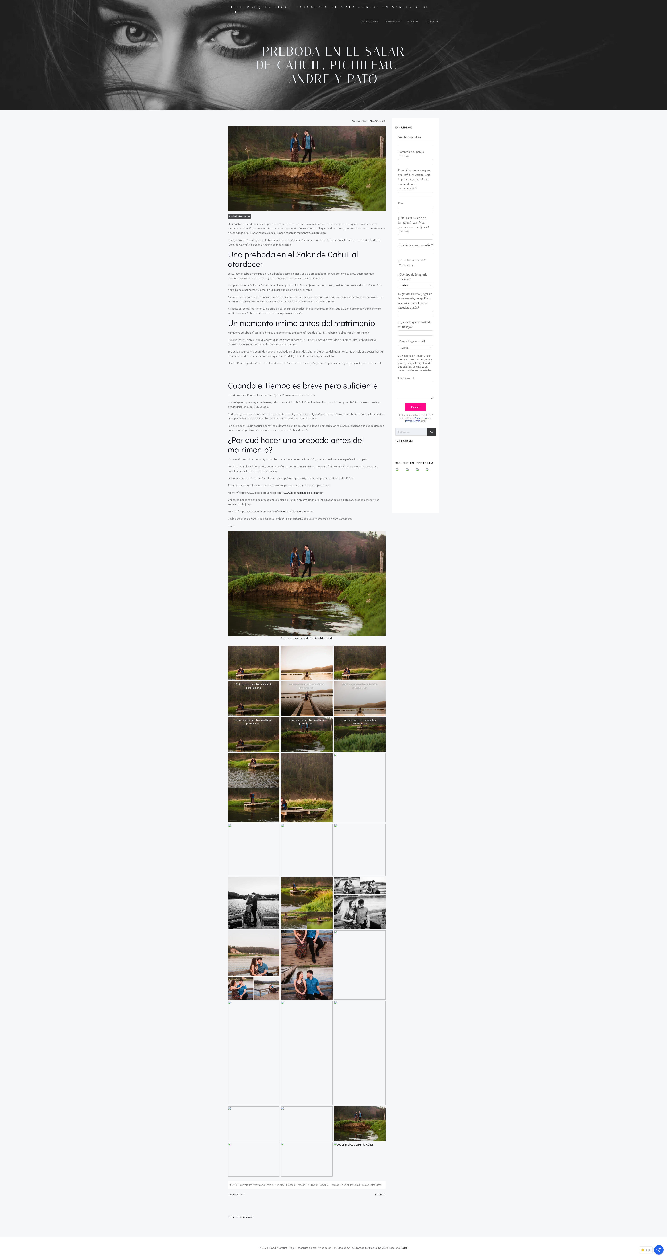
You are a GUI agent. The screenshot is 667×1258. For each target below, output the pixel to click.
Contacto (432, 21)
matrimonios (370, 21)
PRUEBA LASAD (359, 120)
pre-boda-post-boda (239, 216)
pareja (269, 1184)
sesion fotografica (371, 1184)
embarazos (393, 21)
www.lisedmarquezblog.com (301, 492)
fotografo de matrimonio (251, 1184)
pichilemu (280, 1184)
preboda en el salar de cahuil (313, 1184)
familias (412, 21)
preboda (290, 1184)
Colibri (404, 1247)
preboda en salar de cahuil (345, 1184)
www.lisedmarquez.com (293, 511)
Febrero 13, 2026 (377, 120)
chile (234, 1184)
